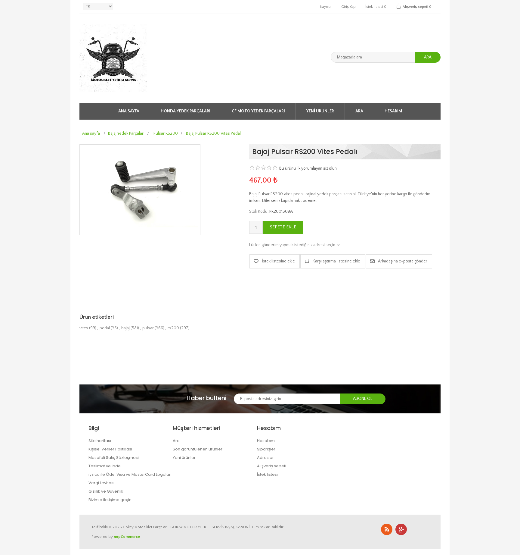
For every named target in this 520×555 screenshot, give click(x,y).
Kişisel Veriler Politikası (110, 449)
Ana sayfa (128, 111)
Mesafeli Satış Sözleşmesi (113, 457)
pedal (105, 328)
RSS (386, 529)
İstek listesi (267, 474)
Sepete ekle (283, 227)
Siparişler (266, 449)
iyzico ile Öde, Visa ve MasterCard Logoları (130, 474)
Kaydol (326, 7)
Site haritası (99, 441)
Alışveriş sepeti (271, 466)
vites (83, 328)
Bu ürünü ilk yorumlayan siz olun (308, 168)
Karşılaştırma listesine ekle (336, 261)
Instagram (401, 529)
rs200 (173, 328)
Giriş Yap (348, 7)
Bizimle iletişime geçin (110, 500)
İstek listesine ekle (278, 261)
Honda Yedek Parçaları (185, 111)
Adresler (265, 457)
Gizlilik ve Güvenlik (105, 491)
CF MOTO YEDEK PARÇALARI (258, 111)
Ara (428, 57)
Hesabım (393, 111)
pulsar (148, 328)
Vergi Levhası (101, 483)
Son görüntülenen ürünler (197, 449)
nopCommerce (127, 537)
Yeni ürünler (320, 111)
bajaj (125, 328)
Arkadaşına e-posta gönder (402, 261)
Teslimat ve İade (104, 466)
